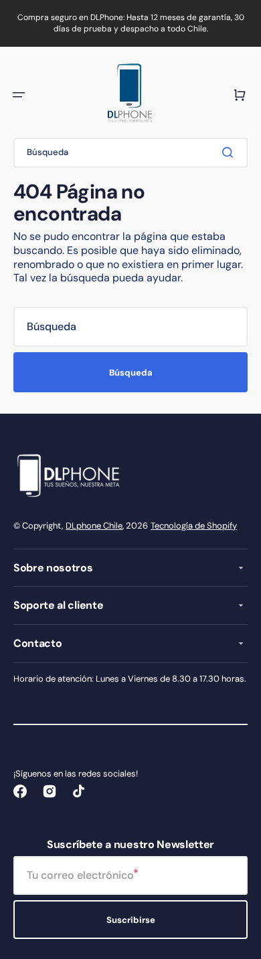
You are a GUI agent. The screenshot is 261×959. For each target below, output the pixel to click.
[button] (18, 95)
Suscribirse (130, 920)
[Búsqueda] (230, 152)
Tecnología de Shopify (194, 525)
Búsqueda (131, 372)
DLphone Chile (94, 525)
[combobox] (130, 153)
